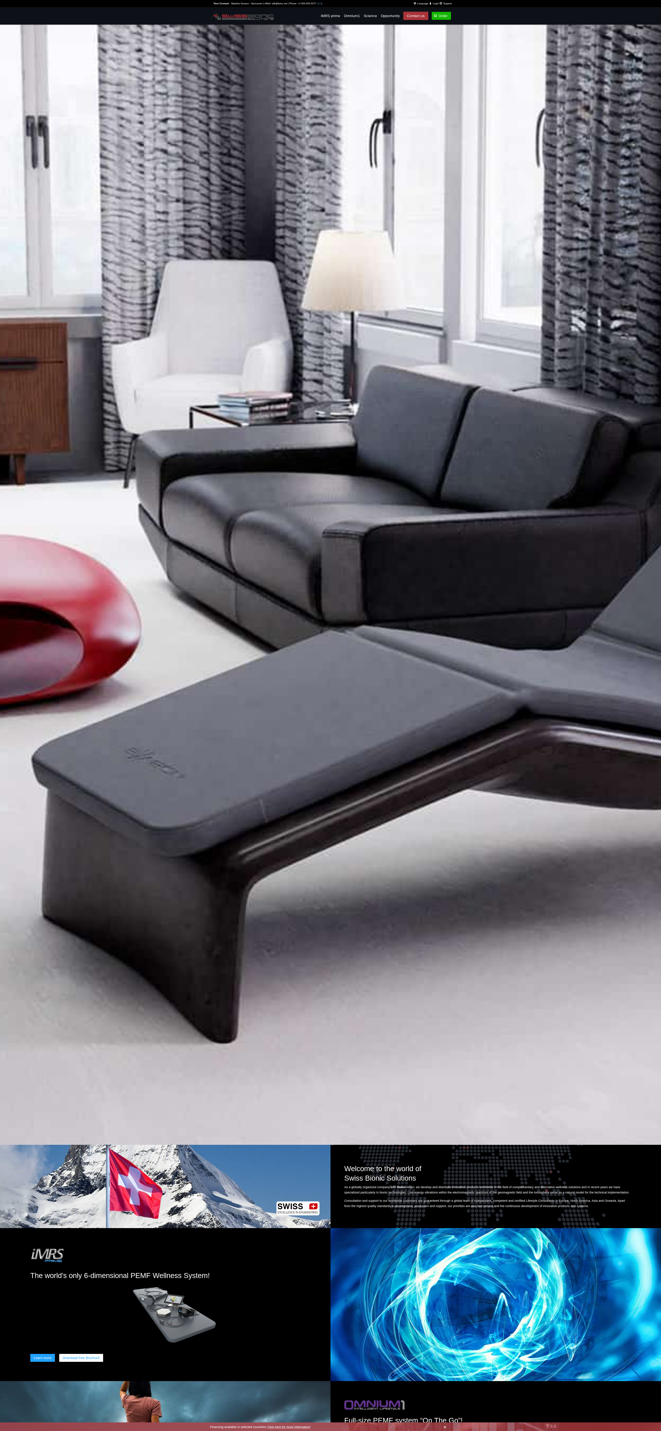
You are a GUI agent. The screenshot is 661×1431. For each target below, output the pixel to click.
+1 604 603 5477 (307, 3)
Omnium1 (352, 16)
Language (422, 3)
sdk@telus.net (279, 3)
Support (447, 3)
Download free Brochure (81, 1358)
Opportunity (390, 16)
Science (370, 16)
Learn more (42, 1358)
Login (436, 3)
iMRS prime (330, 16)
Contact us (416, 16)
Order (441, 16)
